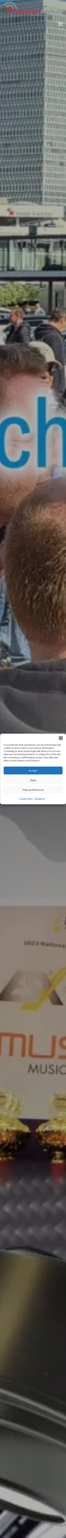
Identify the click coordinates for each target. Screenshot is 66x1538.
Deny (33, 780)
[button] (60, 738)
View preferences (33, 789)
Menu (60, 24)
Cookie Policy (26, 798)
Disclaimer (39, 798)
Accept (33, 770)
